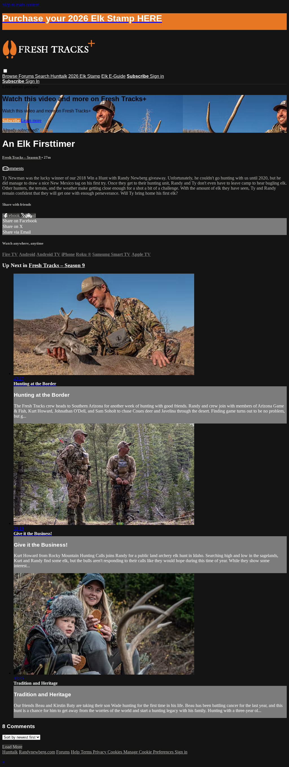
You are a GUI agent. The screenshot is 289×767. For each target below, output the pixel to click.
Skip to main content (20, 4)
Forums (27, 76)
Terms (87, 752)
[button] (5, 71)
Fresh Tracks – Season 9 (21, 157)
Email (30, 215)
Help (76, 752)
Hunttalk (59, 76)
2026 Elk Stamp (84, 76)
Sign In (32, 81)
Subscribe (11, 120)
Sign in (157, 76)
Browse (10, 76)
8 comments (13, 168)
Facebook (11, 215)
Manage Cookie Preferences (149, 752)
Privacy (100, 752)
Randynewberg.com (37, 752)
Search (43, 76)
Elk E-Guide (113, 76)
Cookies (115, 752)
